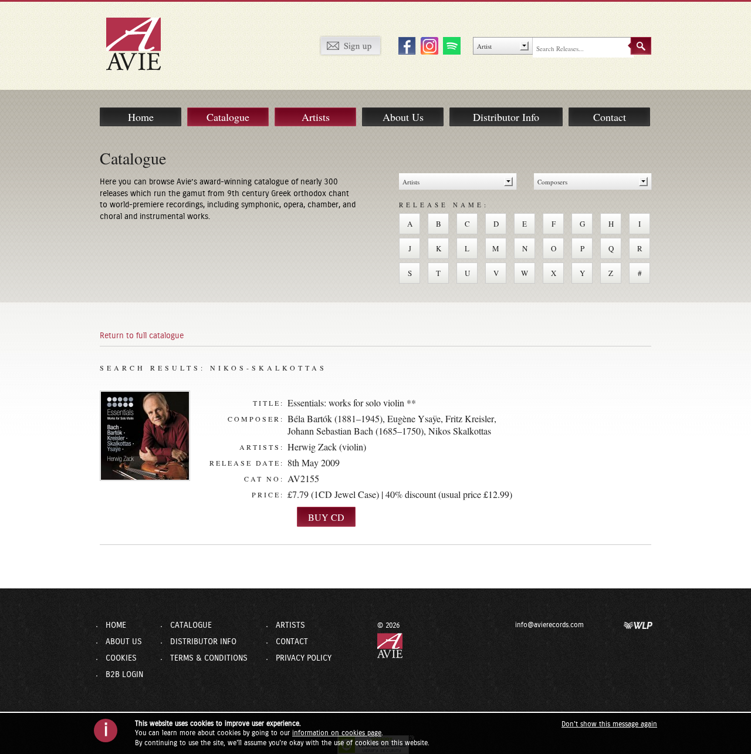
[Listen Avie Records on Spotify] (450, 45)
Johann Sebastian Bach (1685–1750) (355, 431)
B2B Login (124, 675)
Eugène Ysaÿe (414, 418)
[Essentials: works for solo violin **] (145, 436)
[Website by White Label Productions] (638, 624)
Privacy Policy (303, 658)
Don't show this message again (609, 724)
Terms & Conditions (209, 658)
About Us (403, 117)
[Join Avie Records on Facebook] (405, 45)
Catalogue (228, 117)
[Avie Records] (141, 43)
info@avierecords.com (549, 624)
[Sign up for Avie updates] (350, 45)
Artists (316, 117)
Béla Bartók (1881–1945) (335, 418)
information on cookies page (336, 732)
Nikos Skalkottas (459, 431)
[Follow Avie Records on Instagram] (428, 45)
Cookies (121, 658)
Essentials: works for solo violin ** (351, 402)
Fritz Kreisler (469, 418)
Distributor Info (506, 117)
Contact (609, 117)
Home (141, 117)
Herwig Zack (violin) (326, 446)
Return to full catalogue (142, 336)
